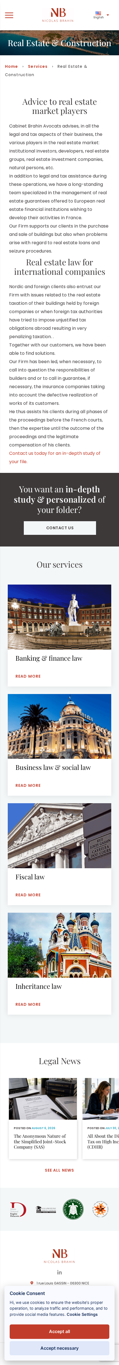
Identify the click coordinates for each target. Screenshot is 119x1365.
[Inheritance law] (59, 964)
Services (38, 66)
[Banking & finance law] (59, 636)
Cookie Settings (82, 1314)
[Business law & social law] (59, 745)
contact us (60, 528)
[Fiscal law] (59, 854)
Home (11, 66)
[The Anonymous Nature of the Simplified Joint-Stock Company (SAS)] (43, 1118)
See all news (59, 1170)
